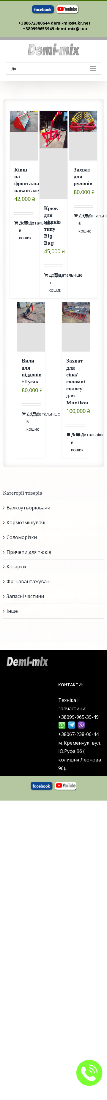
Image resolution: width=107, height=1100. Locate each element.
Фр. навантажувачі (29, 581)
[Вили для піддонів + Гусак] (31, 327)
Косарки (16, 566)
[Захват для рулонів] (83, 135)
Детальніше (31, 223)
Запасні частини (25, 596)
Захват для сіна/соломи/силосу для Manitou (77, 381)
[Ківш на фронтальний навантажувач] (24, 135)
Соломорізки (22, 537)
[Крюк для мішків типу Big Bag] (54, 155)
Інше (12, 611)
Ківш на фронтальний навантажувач (31, 180)
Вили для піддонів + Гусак (32, 371)
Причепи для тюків (29, 552)
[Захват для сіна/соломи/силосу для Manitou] (76, 327)
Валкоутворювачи (28, 507)
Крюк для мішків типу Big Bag (52, 225)
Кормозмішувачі (26, 522)
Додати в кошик (21, 230)
